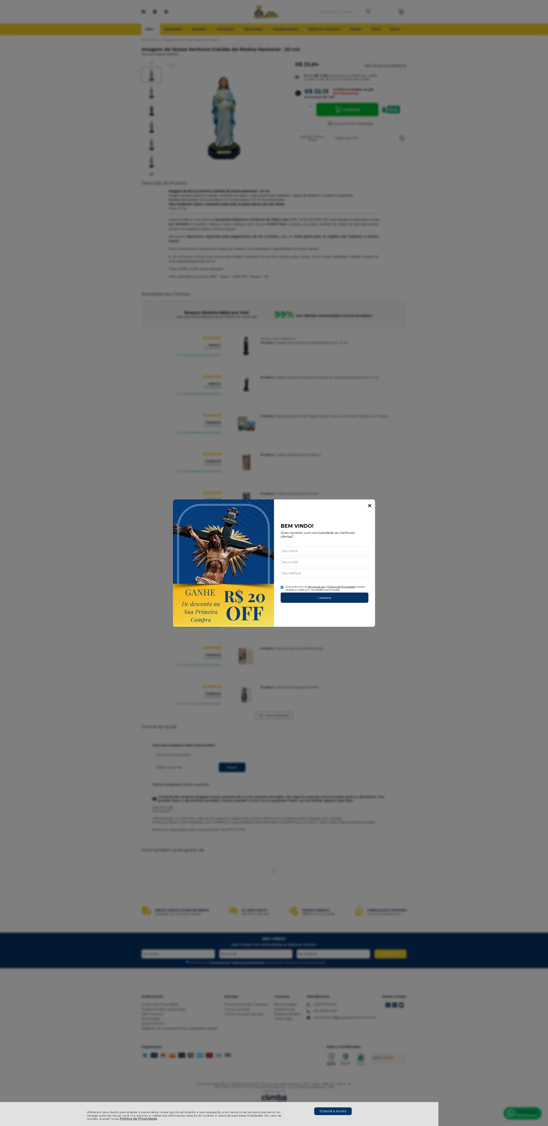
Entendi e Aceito (333, 1111)
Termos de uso (316, 586)
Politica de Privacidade (341, 586)
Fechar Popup (370, 506)
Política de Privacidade (138, 1118)
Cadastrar (324, 597)
